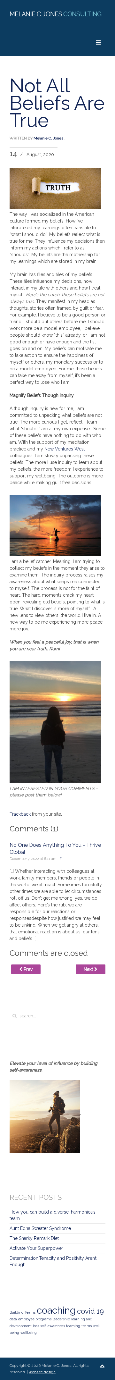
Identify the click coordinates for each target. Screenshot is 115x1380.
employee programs (34, 1319)
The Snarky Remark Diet (34, 1238)
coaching (56, 1310)
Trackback (20, 814)
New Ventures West (64, 448)
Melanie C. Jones (48, 138)
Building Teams (22, 1312)
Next (89, 969)
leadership (61, 1319)
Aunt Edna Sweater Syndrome (40, 1228)
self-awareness (52, 1326)
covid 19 (90, 1311)
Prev (27, 969)
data (13, 1319)
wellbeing (28, 1332)
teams (86, 1326)
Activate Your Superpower (36, 1248)
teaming (73, 1326)
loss (36, 1326)
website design (42, 1372)
